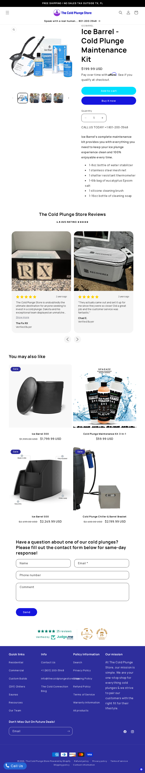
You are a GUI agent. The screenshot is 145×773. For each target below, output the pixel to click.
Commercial (16, 670)
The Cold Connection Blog (54, 689)
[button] (7, 13)
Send (26, 612)
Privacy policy (99, 761)
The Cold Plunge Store (38, 761)
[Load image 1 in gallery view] (23, 98)
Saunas (13, 694)
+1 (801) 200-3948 (52, 670)
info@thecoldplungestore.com (60, 678)
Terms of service (119, 761)
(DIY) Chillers (17, 686)
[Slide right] (68, 98)
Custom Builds (18, 678)
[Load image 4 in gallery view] (58, 98)
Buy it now (109, 101)
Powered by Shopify (60, 761)
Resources (16, 702)
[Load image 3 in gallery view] (46, 98)
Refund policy (81, 761)
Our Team (15, 710)
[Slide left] (13, 98)
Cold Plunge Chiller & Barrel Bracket (105, 516)
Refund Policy (82, 686)
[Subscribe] (68, 731)
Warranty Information (86, 702)
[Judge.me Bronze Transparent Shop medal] (87, 634)
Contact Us (48, 662)
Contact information (84, 764)
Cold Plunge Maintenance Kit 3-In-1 (104, 433)
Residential (16, 662)
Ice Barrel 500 (40, 516)
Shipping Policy (82, 678)
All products (80, 710)
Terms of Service (84, 694)
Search (77, 662)
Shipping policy (62, 764)
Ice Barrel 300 (40, 433)
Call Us (16, 765)
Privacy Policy (82, 670)
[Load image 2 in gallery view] (35, 98)
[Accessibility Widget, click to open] (141, 769)
